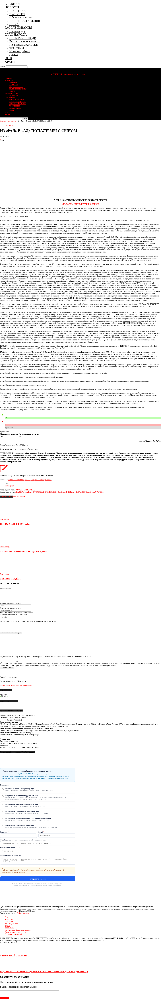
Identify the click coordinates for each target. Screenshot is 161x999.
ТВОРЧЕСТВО (19, 48)
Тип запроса (5, 785)
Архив (7, 926)
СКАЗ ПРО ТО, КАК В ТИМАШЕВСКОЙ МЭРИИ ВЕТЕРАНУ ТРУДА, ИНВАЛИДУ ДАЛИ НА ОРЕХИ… (59, 492)
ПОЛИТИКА (17, 10)
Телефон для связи (13, 848)
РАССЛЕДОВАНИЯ (18, 27)
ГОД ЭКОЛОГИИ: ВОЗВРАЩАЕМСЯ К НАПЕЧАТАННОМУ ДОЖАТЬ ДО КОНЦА (44, 971)
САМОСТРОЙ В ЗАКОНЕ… (15, 955)
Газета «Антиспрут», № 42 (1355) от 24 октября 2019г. (30, 480)
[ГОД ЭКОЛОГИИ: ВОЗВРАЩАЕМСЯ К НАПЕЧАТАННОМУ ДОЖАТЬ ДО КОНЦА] (6, 967)
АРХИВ (10, 61)
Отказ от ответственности (15, 932)
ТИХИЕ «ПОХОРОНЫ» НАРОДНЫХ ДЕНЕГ (24, 551)
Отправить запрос (38, 879)
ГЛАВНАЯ (12, 3)
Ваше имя (4, 832)
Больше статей (19, 497)
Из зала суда (17, 31)
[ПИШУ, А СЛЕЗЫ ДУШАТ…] (13, 517)
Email (41, 832)
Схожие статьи (6, 497)
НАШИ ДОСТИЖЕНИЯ (24, 20)
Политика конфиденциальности (18, 930)
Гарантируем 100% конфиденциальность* (17, 685)
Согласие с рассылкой (13, 934)
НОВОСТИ (12, 7)
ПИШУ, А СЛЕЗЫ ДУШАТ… (15, 524)
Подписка (9, 921)
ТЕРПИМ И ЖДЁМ (10, 578)
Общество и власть (21, 17)
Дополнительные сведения (10, 855)
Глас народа (9, 125)
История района (19, 51)
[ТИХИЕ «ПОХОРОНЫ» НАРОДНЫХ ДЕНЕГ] (13, 545)
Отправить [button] (4, 998)
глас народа (9, 486)
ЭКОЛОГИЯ (17, 14)
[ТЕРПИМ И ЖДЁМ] (13, 572)
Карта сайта (9, 928)
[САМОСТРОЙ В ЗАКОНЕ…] (6, 951)
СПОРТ (14, 24)
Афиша (13, 54)
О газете (8, 917)
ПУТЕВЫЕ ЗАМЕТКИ (23, 44)
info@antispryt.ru (22, 913)
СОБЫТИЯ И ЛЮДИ (22, 38)
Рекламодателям (11, 924)
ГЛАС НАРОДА (16, 34)
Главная (3, 121)
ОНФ (8, 58)
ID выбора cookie (23, 840)
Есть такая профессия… (24, 41)
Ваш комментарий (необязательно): (18, 987)
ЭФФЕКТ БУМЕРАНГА (25, 490)
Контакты (9, 919)
